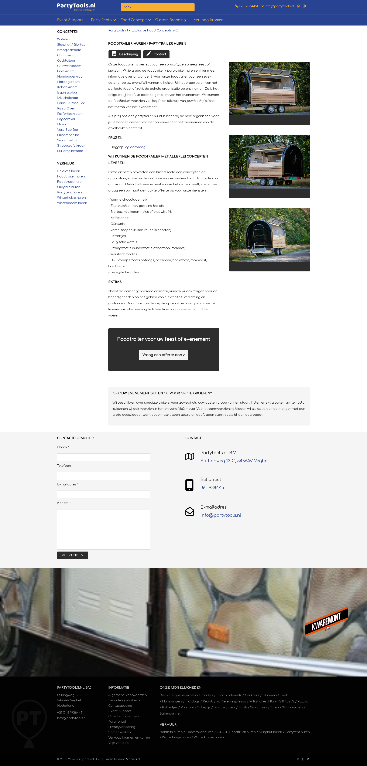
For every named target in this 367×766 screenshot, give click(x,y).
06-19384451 (248, 6)
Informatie (118, 687)
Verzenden (72, 555)
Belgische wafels (182, 695)
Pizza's (303, 701)
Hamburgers (172, 701)
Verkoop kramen (208, 20)
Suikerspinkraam (70, 151)
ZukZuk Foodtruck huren (236, 732)
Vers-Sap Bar (67, 130)
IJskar (61, 124)
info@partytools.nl (279, 6)
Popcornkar (66, 119)
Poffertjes (170, 707)
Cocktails (252, 695)
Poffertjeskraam (70, 114)
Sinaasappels (224, 707)
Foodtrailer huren (71, 176)
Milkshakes (258, 701)
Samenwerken (119, 732)
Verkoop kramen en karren (129, 737)
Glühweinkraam (69, 66)
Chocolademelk (229, 695)
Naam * (63, 447)
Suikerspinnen (171, 713)
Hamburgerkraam (71, 76)
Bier (163, 695)
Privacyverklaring (121, 727)
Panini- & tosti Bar (71, 103)
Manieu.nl (133, 759)
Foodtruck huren (70, 182)
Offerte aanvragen (123, 716)
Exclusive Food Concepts (152, 30)
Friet (283, 695)
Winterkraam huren (72, 203)
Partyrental (117, 721)
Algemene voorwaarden (127, 695)
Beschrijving (128, 54)
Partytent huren (69, 192)
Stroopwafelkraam (71, 146)
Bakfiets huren (68, 171)
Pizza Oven (66, 108)
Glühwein (270, 695)
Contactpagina (120, 706)
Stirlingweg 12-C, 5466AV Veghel (234, 460)
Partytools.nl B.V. (74, 687)
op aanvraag (135, 147)
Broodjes (206, 695)
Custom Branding (170, 20)
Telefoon (64, 466)
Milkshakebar (67, 98)
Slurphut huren (68, 187)
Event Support (70, 20)
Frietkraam (66, 71)
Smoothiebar (67, 140)
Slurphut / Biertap (71, 45)
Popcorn (187, 707)
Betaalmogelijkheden (125, 700)
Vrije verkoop (118, 743)
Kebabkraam (67, 87)
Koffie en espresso (231, 701)
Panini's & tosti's (282, 701)
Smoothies (258, 707)
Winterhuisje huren (71, 198)
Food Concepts (134, 20)
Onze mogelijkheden (180, 687)
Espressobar (67, 92)
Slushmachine (68, 135)
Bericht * (64, 503)
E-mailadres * (68, 484)
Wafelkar (64, 39)
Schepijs (203, 707)
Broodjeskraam (69, 50)
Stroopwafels (292, 707)
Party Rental (102, 20)
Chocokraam (67, 55)
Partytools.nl (118, 30)
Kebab (208, 701)
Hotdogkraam (68, 82)
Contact (160, 54)
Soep (274, 707)
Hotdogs (192, 701)
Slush (243, 707)
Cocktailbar (66, 60)
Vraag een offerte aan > (164, 355)
